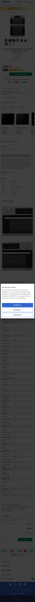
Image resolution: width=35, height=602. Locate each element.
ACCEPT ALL (17, 305)
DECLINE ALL (17, 314)
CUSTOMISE (16, 310)
